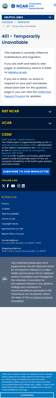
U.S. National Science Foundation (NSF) (27, 143)
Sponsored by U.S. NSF (12, 228)
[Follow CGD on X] (4, 186)
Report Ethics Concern (13, 233)
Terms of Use (8, 218)
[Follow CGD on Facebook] (8, 186)
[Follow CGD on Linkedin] (24, 186)
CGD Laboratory (44, 147)
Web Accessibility (10, 213)
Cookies (6, 208)
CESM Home (23, 21)
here (25, 389)
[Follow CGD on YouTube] (14, 186)
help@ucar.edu (17, 72)
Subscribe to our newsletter (26, 171)
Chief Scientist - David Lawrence (18, 139)
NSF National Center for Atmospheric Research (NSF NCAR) (23, 152)
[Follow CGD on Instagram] (19, 186)
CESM (4, 155)
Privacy (5, 203)
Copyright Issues (10, 223)
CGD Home (7, 21)
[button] (50, 17)
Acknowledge (27, 395)
